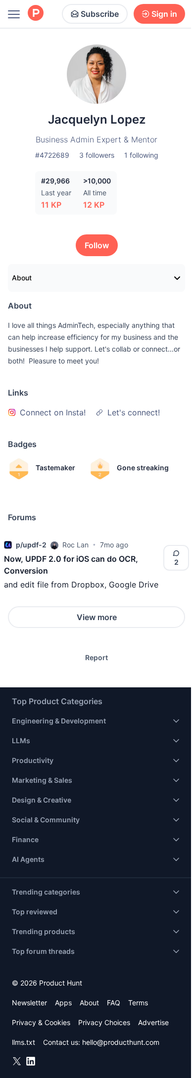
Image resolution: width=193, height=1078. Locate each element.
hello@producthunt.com (120, 1042)
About (22, 277)
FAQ (113, 1002)
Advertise (153, 1022)
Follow (97, 245)
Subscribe (100, 14)
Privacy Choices (104, 1022)
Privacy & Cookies (41, 1022)
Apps (63, 1002)
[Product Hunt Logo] (36, 13)
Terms (138, 1002)
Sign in (164, 14)
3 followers (96, 155)
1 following (141, 155)
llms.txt (23, 1042)
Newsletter (29, 1002)
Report (96, 657)
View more (97, 617)
